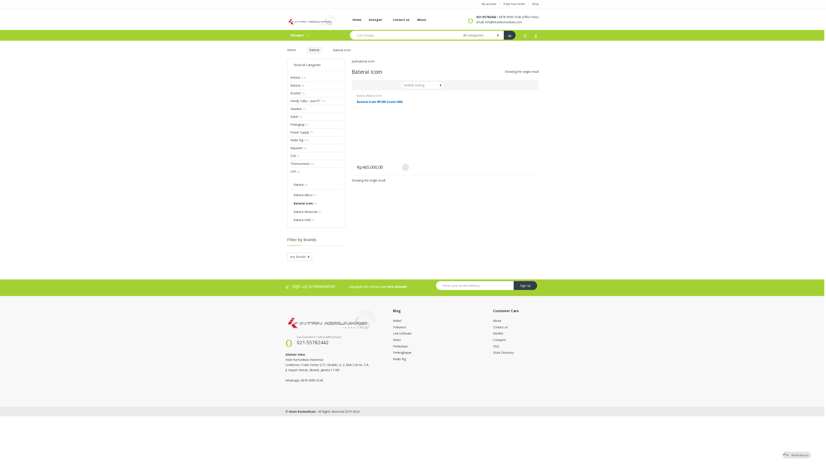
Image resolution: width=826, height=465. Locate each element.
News (397, 340)
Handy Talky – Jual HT (305, 101)
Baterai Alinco (303, 195)
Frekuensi (399, 327)
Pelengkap (297, 124)
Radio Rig (296, 140)
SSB (293, 156)
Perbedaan (400, 346)
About (421, 20)
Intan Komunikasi (302, 411)
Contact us (400, 20)
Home (356, 20)
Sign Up (525, 286)
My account (489, 4)
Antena (295, 77)
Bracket (295, 93)
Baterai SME (302, 220)
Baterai (314, 50)
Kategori (375, 20)
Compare (499, 340)
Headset (296, 109)
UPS (293, 171)
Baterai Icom (374, 96)
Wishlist (498, 333)
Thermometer (300, 164)
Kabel (294, 117)
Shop (535, 4)
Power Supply (299, 132)
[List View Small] (376, 85)
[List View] (369, 85)
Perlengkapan (402, 352)
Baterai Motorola (305, 212)
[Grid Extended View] (363, 85)
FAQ (496, 346)
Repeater (296, 148)
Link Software (402, 333)
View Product (405, 167)
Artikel (397, 321)
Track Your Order (514, 4)
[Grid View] (357, 85)
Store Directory (503, 352)
